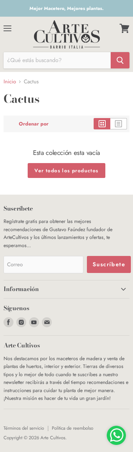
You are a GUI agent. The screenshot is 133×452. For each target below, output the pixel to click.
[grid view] (102, 123)
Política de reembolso (72, 428)
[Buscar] (120, 60)
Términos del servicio (24, 428)
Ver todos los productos (66, 170)
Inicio (10, 82)
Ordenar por (34, 124)
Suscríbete (109, 264)
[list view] (118, 123)
